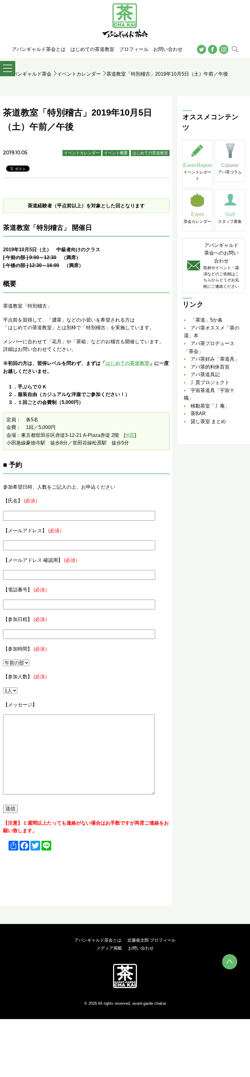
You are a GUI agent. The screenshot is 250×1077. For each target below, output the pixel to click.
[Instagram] (223, 49)
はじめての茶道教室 (150, 153)
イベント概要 (116, 153)
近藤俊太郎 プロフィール (151, 940)
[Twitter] (201, 49)
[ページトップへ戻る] (230, 961)
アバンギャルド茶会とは (97, 940)
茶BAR (198, 413)
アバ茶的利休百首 (210, 366)
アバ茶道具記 (205, 374)
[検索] (235, 49)
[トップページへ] (125, 976)
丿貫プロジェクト (210, 382)
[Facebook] (212, 49)
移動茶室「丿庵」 (210, 405)
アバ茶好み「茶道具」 (215, 359)
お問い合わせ (141, 948)
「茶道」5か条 (207, 320)
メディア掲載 (109, 948)
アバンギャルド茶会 (30, 74)
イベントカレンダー (79, 74)
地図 (130, 435)
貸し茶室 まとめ (208, 421)
